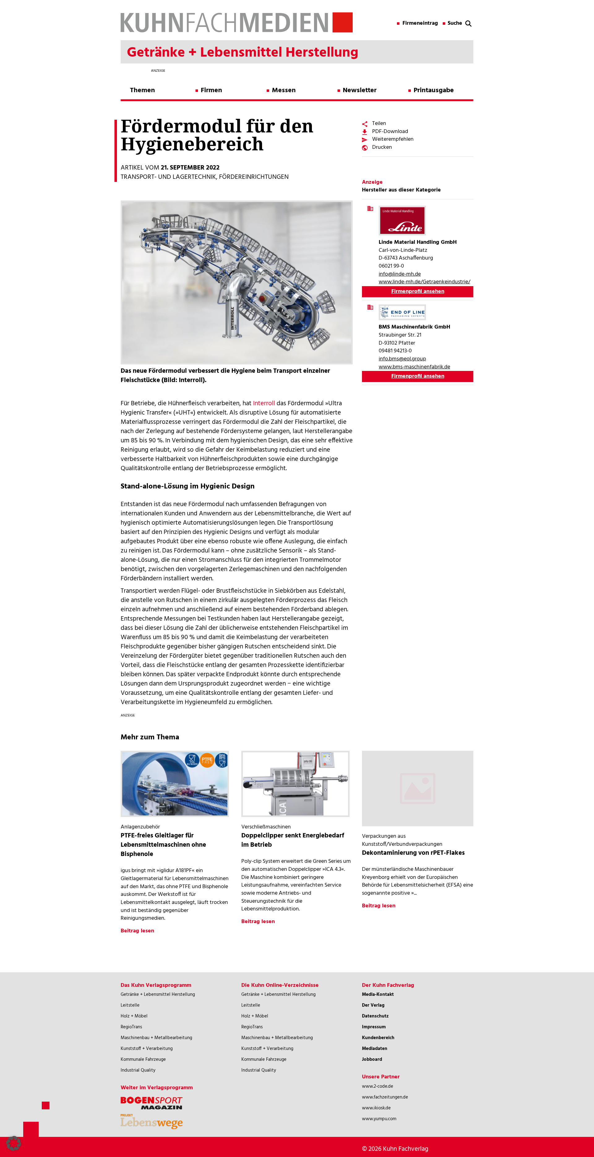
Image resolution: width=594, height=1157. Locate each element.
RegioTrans (131, 1027)
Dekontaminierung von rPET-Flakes (413, 853)
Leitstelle (130, 1005)
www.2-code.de (377, 1086)
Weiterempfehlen (393, 139)
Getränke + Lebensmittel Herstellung (158, 994)
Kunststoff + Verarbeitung (147, 1048)
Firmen (211, 90)
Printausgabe (434, 90)
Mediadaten (374, 1048)
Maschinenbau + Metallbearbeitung (156, 1038)
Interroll (264, 403)
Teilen (379, 123)
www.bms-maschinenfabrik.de (414, 367)
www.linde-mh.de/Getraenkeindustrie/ (424, 281)
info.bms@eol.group (402, 359)
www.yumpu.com (379, 1119)
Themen (142, 90)
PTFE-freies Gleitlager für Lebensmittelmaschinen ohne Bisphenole (163, 845)
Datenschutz (375, 1016)
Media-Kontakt (378, 994)
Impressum (374, 1027)
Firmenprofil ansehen (417, 291)
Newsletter (360, 90)
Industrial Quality (138, 1070)
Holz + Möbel (134, 1016)
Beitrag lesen (137, 931)
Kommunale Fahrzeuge (143, 1059)
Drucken (382, 147)
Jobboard (372, 1059)
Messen (284, 90)
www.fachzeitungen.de (385, 1097)
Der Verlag (373, 1005)
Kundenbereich (378, 1038)
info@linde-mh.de (400, 274)
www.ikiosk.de (376, 1108)
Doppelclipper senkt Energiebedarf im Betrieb (292, 840)
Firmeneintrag (420, 23)
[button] (13, 1143)
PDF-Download (390, 131)
